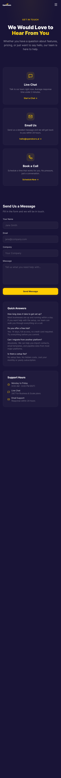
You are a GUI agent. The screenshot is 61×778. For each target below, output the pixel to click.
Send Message (30, 291)
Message (7, 261)
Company (7, 247)
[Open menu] (56, 4)
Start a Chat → (30, 98)
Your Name (8, 219)
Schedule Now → (30, 179)
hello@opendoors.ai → (30, 139)
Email (5, 233)
